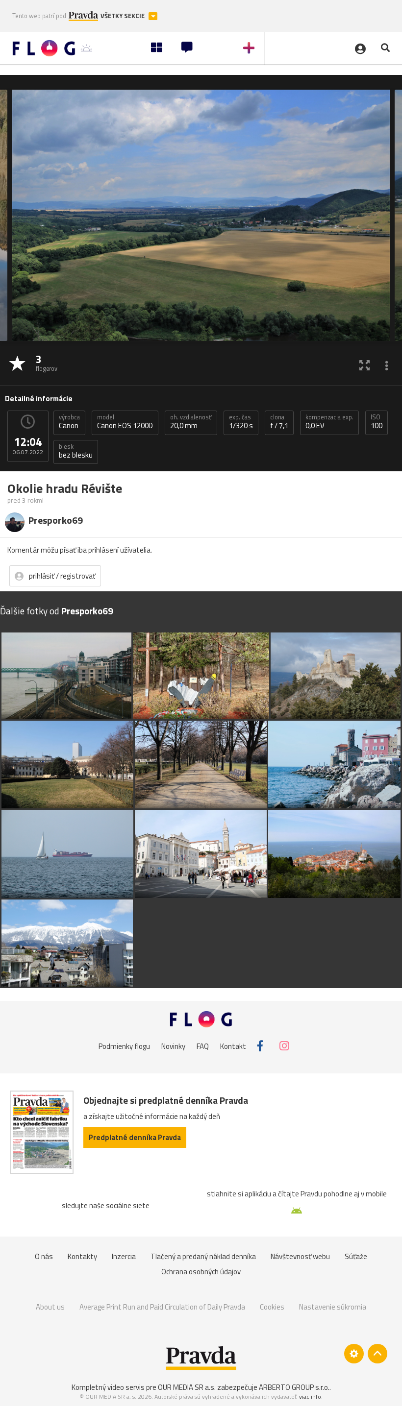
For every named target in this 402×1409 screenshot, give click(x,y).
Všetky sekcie (123, 16)
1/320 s (241, 422)
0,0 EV (329, 422)
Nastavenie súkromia (332, 1307)
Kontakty (82, 1256)
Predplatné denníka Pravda (135, 1137)
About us (50, 1307)
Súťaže (356, 1256)
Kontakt (233, 1045)
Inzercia (124, 1256)
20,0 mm (191, 422)
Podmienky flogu (124, 1045)
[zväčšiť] (364, 365)
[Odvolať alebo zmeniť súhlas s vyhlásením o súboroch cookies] (354, 1353)
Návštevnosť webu (300, 1256)
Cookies (272, 1307)
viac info (310, 1396)
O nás (44, 1256)
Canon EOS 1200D (125, 422)
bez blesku (76, 451)
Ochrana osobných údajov (201, 1271)
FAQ (203, 1045)
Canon (69, 422)
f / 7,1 (279, 422)
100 (376, 422)
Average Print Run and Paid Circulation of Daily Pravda (162, 1307)
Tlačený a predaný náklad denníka (203, 1256)
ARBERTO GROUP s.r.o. (294, 1387)
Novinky (173, 1045)
